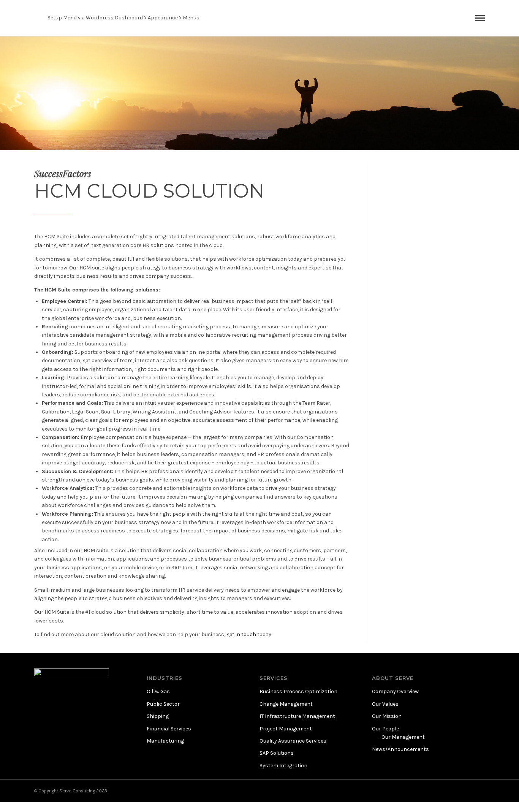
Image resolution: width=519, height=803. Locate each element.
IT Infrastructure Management (297, 716)
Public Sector (163, 704)
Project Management (286, 728)
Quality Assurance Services (293, 741)
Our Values (385, 704)
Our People (385, 728)
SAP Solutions (277, 753)
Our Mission (387, 716)
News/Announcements (400, 749)
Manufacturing (165, 741)
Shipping (158, 716)
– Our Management (401, 737)
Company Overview (395, 691)
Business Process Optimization (298, 691)
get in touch (241, 634)
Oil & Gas (158, 691)
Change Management (286, 704)
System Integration (283, 765)
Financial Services (169, 728)
